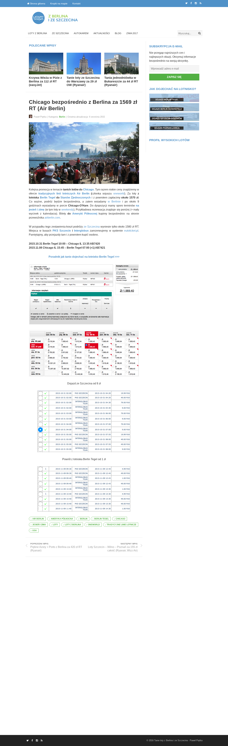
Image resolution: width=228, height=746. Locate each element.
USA (34, 530)
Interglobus (81, 230)
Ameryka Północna (62, 519)
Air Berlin (83, 193)
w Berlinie (114, 201)
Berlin (62, 117)
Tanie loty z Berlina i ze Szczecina (171, 740)
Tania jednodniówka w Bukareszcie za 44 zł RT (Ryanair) (121, 81)
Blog (118, 33)
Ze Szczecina (60, 33)
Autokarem (81, 33)
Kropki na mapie (58, 3)
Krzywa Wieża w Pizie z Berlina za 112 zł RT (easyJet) (45, 81)
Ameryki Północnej (84, 213)
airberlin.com (52, 217)
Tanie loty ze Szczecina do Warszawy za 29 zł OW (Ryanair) (83, 81)
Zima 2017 (132, 33)
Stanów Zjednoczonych (75, 197)
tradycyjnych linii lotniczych (56, 193)
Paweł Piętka (196, 740)
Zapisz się (174, 77)
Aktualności (101, 33)
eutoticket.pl (131, 230)
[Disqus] (84, 598)
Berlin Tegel (47, 197)
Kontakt (76, 3)
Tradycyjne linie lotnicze (121, 524)
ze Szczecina (92, 226)
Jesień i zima (39, 524)
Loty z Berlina (37, 33)
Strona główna (37, 3)
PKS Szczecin (62, 230)
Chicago (88, 189)
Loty (55, 524)
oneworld (118, 193)
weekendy (67, 209)
